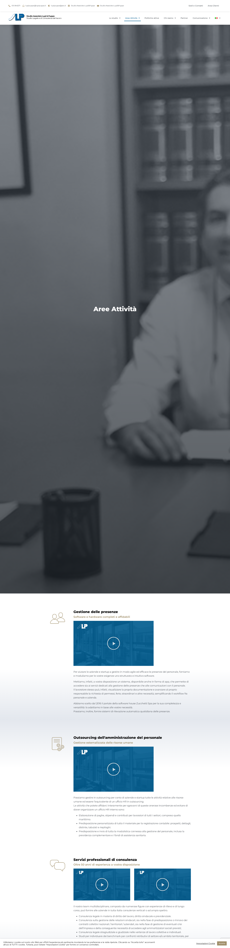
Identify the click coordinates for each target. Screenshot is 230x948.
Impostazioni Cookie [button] (205, 943)
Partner (184, 18)
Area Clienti (213, 6)
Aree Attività (131, 18)
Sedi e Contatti (196, 6)
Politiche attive (152, 18)
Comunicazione (200, 18)
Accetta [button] (222, 943)
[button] (113, 643)
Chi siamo (168, 18)
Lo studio (113, 18)
